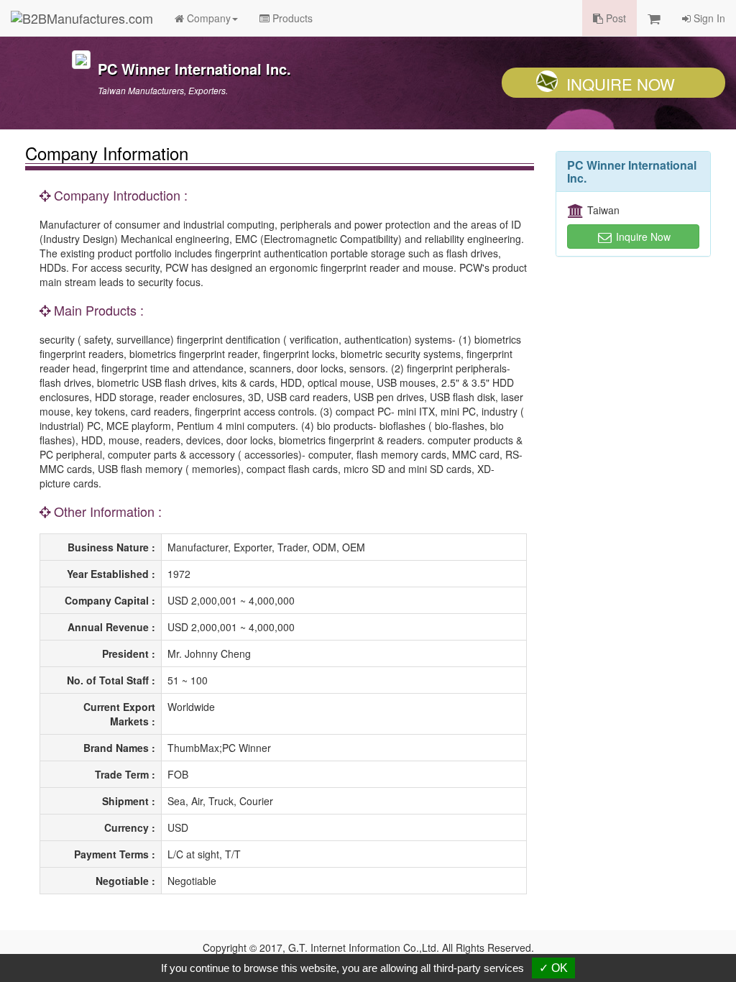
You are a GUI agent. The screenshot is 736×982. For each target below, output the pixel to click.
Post (614, 18)
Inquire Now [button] (642, 236)
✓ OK (553, 968)
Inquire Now (620, 84)
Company (207, 18)
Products (291, 18)
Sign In (708, 18)
